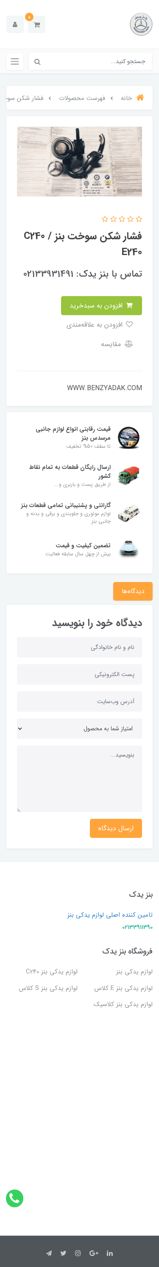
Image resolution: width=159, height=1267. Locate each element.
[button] (36, 24)
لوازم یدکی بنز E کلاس (123, 988)
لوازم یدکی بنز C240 (52, 972)
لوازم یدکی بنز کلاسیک (123, 1004)
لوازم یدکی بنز (134, 972)
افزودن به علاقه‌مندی (96, 324)
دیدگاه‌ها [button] (133, 591)
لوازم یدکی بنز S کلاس (48, 988)
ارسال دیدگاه (116, 828)
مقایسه (112, 344)
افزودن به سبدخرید (97, 305)
